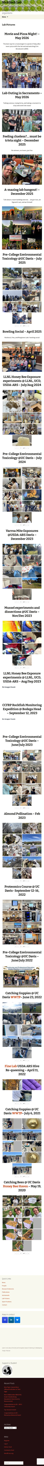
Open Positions (6, 1302)
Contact (4, 1305)
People (4, 1286)
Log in (6, 1444)
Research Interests (8, 1289)
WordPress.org (8, 1453)
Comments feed (9, 1450)
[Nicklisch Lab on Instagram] (5, 1320)
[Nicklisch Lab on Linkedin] (11, 1320)
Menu (4, 17)
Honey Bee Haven (15, 1186)
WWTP (15, 997)
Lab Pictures (6, 1298)
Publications (6, 1292)
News (3, 1282)
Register (6, 1440)
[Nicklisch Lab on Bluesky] (17, 1320)
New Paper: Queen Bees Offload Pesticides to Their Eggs (12, 1389)
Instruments (5, 1295)
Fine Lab (11, 1066)
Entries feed (8, 1447)
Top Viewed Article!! (10, 1410)
